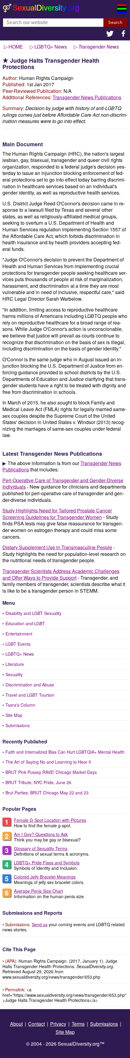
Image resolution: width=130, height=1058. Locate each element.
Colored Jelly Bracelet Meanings (45, 877)
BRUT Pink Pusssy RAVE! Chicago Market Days (51, 772)
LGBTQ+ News (19, 654)
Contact (36, 1023)
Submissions (17, 725)
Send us (39, 924)
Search (115, 22)
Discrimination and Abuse (29, 685)
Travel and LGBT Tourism (29, 695)
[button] (110, 34)
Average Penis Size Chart (38, 891)
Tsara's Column (20, 705)
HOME (15, 46)
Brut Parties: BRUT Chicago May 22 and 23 (47, 793)
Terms (78, 1023)
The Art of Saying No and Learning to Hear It (48, 762)
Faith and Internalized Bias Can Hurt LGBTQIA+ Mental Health (65, 752)
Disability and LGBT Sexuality (33, 613)
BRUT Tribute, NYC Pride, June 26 (38, 782)
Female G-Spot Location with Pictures (50, 820)
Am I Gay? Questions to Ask (41, 834)
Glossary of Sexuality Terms (40, 848)
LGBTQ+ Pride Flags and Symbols (47, 863)
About (16, 1023)
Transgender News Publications (87, 97)
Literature (14, 664)
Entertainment (18, 634)
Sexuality (14, 674)
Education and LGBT (25, 623)
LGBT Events (18, 644)
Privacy (58, 1023)
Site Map (13, 715)
